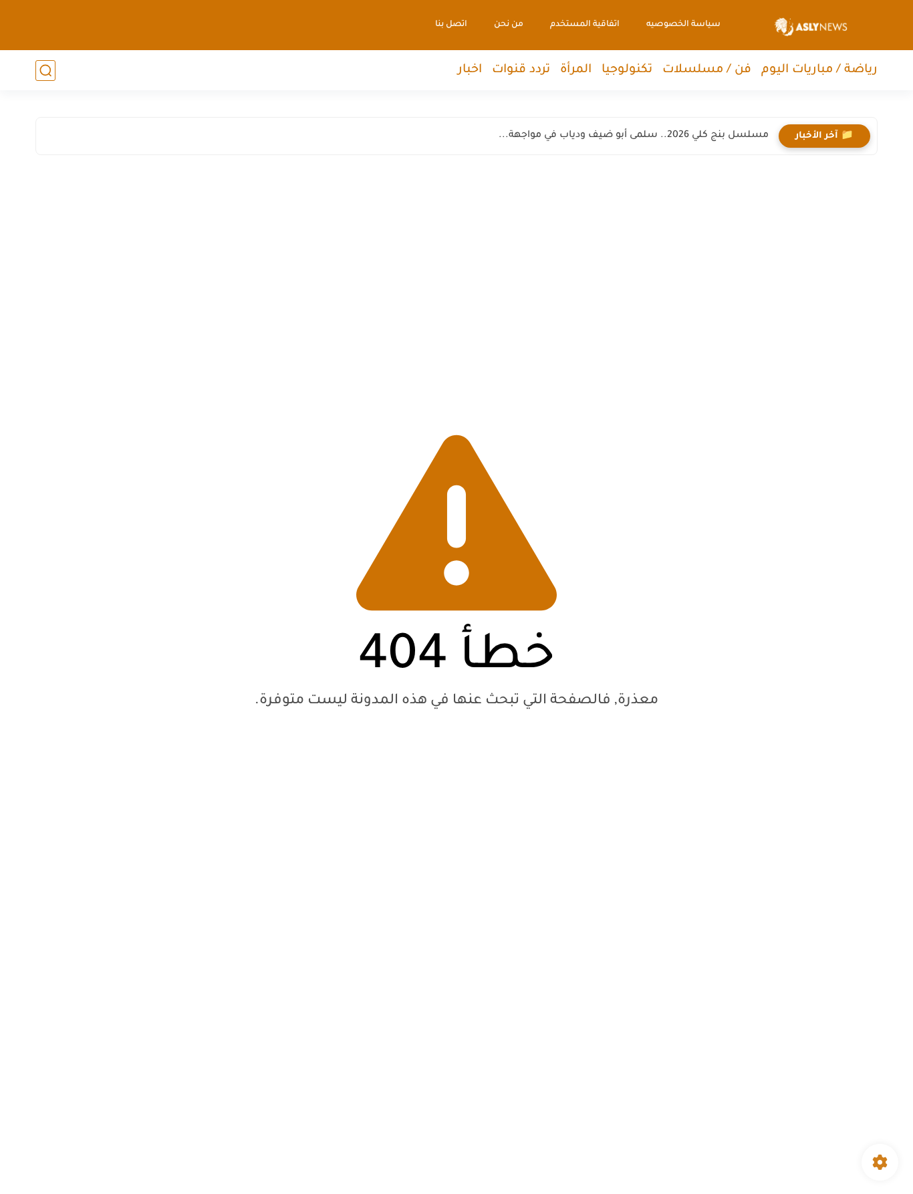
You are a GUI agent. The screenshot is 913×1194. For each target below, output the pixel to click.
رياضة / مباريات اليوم (819, 70)
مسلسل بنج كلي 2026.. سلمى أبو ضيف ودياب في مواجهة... (634, 135)
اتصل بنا (451, 24)
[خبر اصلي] (811, 25)
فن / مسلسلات (706, 70)
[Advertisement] (456, 282)
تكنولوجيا (627, 70)
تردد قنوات (521, 70)
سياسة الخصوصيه (683, 24)
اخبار (470, 70)
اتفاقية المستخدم (585, 24)
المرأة (576, 70)
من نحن (508, 24)
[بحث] (45, 70)
